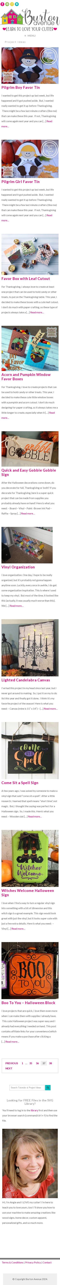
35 (30, 1063)
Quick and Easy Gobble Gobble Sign (28, 472)
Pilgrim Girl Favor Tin (20, 181)
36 (37, 1063)
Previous (11, 1063)
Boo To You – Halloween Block (28, 1003)
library (34, 1110)
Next (8, 1068)
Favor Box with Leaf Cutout (25, 278)
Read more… (37, 312)
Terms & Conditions (12, 1262)
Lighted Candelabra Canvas (25, 680)
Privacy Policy (33, 1262)
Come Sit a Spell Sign (19, 783)
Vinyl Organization (18, 567)
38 (50, 1063)
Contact (47, 1262)
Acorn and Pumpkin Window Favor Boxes (26, 376)
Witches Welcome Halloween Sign (27, 892)
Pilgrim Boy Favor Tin (20, 87)
